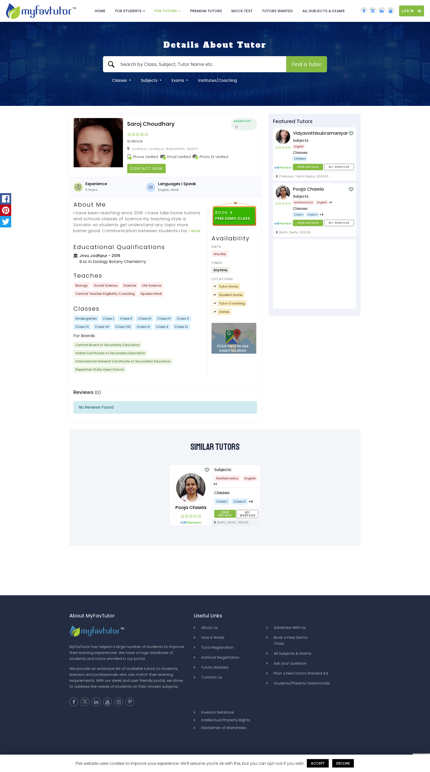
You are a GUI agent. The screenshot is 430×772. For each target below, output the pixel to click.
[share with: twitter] (5, 221)
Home (100, 10)
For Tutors (166, 10)
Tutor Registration (217, 647)
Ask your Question (290, 663)
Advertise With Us (290, 627)
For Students (128, 10)
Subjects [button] (150, 80)
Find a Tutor (306, 64)
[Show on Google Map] (234, 339)
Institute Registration (220, 657)
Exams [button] (178, 80)
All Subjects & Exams (323, 10)
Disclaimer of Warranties (223, 727)
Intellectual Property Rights (225, 720)
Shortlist (242, 121)
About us (209, 627)
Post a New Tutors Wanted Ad (301, 673)
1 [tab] (215, 529)
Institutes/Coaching (217, 80)
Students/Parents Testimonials (302, 683)
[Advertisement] (314, 274)
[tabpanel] (215, 495)
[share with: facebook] (5, 199)
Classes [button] (120, 80)
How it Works (212, 637)
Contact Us (211, 677)
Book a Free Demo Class (291, 640)
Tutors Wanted (277, 10)
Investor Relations (217, 712)
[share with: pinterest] (5, 210)
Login (408, 10)
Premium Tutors (206, 10)
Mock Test (242, 10)
